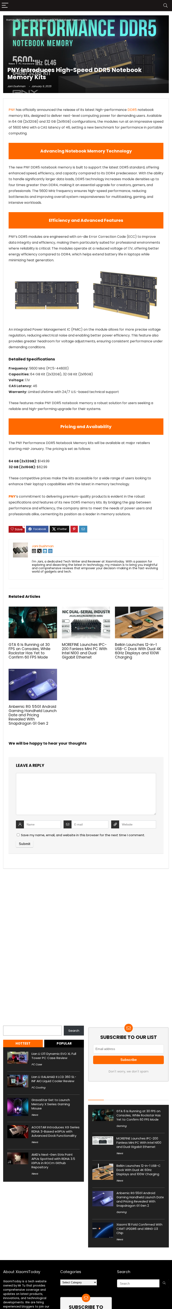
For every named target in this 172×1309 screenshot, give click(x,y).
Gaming (121, 1126)
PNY (12, 109)
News (12, 63)
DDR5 (132, 109)
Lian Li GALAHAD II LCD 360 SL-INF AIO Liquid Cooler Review (53, 1079)
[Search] (165, 5)
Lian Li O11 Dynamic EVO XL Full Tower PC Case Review (53, 1055)
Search (8, 1023)
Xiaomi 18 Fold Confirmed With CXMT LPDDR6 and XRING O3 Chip (139, 1228)
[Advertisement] (86, 29)
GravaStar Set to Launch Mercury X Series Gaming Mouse (50, 1104)
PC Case (36, 1064)
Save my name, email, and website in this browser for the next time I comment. (83, 835)
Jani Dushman (16, 86)
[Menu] (5, 5)
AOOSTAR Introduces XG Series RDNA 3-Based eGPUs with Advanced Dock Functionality (55, 1131)
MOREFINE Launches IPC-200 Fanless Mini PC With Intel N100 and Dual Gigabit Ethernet (84, 651)
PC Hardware (26, 63)
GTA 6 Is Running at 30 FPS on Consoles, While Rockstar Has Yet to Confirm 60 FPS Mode (29, 651)
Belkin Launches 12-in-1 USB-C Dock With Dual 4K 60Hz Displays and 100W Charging (138, 651)
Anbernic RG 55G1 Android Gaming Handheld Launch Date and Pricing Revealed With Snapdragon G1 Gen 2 (33, 715)
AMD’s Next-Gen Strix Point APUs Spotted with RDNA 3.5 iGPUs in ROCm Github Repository (53, 1160)
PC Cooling (38, 1087)
